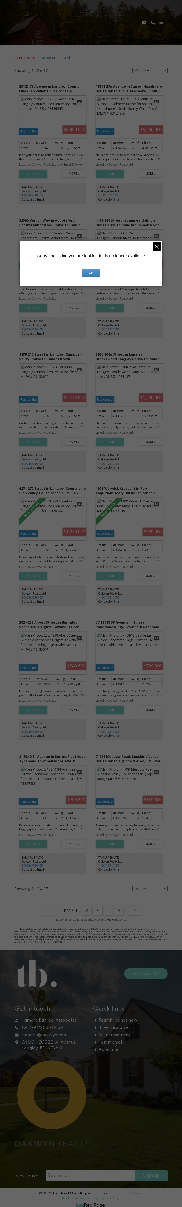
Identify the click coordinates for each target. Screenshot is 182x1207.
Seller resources (114, 1035)
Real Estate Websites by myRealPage (91, 1198)
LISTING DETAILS (33, 174)
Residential (49, 57)
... (108, 910)
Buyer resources (114, 1028)
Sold (66, 57)
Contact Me (146, 974)
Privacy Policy (130, 1193)
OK (91, 273)
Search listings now (118, 1020)
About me (108, 1050)
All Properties (24, 57)
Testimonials (111, 1042)
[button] (125, 1165)
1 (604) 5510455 (32, 195)
